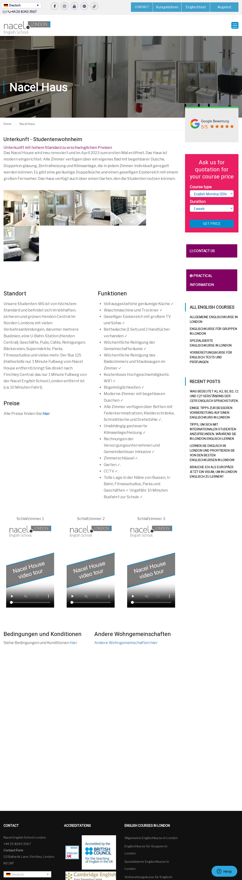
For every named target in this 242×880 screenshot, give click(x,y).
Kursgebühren (167, 7)
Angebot (224, 7)
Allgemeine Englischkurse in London (151, 838)
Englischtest (196, 7)
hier (46, 413)
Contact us (204, 251)
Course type (201, 187)
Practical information (202, 280)
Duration (198, 201)
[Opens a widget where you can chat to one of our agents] (224, 872)
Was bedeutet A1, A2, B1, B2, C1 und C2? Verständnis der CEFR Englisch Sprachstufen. (214, 396)
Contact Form (13, 850)
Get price (211, 224)
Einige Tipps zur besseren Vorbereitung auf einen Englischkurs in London (211, 412)
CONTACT (142, 7)
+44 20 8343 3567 (23, 11)
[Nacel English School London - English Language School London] (27, 28)
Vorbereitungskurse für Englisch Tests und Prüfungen (211, 357)
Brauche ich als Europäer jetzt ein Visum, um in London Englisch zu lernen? (213, 471)
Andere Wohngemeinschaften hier (126, 642)
